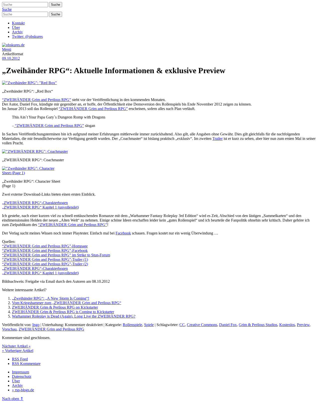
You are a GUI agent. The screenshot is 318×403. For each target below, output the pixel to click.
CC (182, 325)
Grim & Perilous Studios (258, 325)
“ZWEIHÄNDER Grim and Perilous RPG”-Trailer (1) (45, 259)
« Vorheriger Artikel (17, 350)
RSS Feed (20, 359)
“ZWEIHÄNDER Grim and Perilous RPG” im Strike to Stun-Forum (56, 255)
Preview (303, 325)
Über (16, 27)
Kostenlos (287, 325)
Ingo (36, 325)
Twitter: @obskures (27, 36)
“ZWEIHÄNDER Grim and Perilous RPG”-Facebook (45, 250)
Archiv (17, 32)
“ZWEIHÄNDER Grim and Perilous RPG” (36, 100)
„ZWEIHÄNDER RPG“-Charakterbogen (35, 203)
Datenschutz (21, 376)
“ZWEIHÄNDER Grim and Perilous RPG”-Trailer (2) (45, 264)
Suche (7, 9)
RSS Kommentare (26, 363)
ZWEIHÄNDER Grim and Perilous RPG (51, 329)
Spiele (149, 325)
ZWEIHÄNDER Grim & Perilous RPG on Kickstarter (55, 307)
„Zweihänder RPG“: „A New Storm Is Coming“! (50, 298)
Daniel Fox (228, 325)
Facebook (123, 233)
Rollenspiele (132, 325)
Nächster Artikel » (16, 346)
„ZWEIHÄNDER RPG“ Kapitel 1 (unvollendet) (40, 207)
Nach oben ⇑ (12, 399)
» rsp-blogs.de (23, 390)
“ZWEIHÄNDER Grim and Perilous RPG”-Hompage (45, 246)
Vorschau (9, 329)
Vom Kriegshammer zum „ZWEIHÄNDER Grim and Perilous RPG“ (66, 303)
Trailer (217, 138)
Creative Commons (202, 325)
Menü (6, 49)
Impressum (20, 372)
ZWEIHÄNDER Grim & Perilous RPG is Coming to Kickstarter (63, 312)
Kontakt (18, 23)
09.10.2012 (11, 58)
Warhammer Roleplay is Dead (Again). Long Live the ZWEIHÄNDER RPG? (73, 316)
